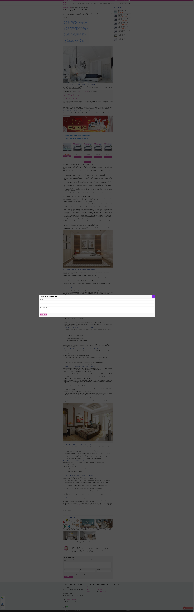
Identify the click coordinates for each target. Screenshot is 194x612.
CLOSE (153, 296)
